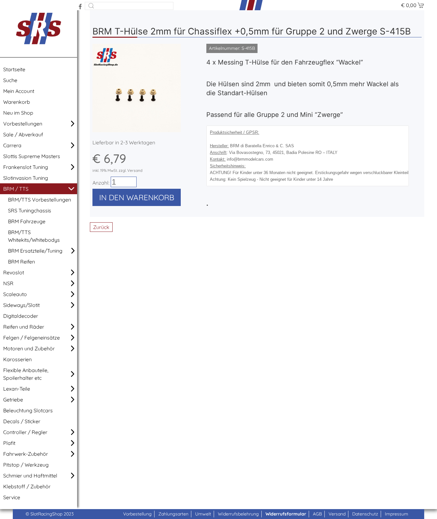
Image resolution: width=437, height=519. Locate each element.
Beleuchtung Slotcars (28, 410)
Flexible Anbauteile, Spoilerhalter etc (25, 374)
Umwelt (203, 514)
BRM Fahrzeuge (26, 221)
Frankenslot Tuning (25, 167)
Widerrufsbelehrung (238, 514)
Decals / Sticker (21, 421)
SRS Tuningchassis (29, 210)
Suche (10, 80)
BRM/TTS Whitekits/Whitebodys (34, 236)
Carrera (12, 145)
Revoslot (13, 272)
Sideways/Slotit (21, 305)
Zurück (101, 227)
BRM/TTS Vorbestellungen (39, 199)
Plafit (9, 443)
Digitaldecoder (20, 316)
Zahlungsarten (173, 514)
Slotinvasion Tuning (25, 178)
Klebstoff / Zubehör (27, 486)
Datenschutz (365, 514)
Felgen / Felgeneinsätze (31, 337)
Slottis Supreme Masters (31, 156)
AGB (317, 514)
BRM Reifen (21, 261)
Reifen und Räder (23, 327)
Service (11, 497)
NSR (8, 283)
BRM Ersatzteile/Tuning (35, 251)
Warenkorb (16, 102)
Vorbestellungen (22, 123)
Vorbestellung (137, 514)
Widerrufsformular (286, 514)
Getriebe (13, 399)
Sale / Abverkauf (23, 134)
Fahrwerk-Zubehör (25, 454)
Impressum (396, 514)
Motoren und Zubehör (29, 348)
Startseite (14, 69)
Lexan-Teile (16, 388)
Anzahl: (100, 182)
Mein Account (18, 91)
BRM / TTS (15, 189)
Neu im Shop (18, 113)
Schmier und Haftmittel (30, 475)
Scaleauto (15, 294)
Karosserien (17, 359)
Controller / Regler (25, 432)
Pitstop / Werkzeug (26, 465)
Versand (337, 514)
